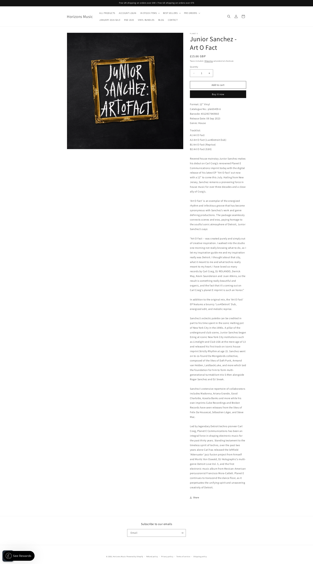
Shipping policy (200, 556)
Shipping (208, 61)
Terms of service (183, 556)
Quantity (194, 66)
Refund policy (152, 556)
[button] (149, 13)
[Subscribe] (182, 533)
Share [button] (196, 497)
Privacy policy (167, 556)
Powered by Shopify (135, 556)
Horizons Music (119, 556)
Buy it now (218, 94)
